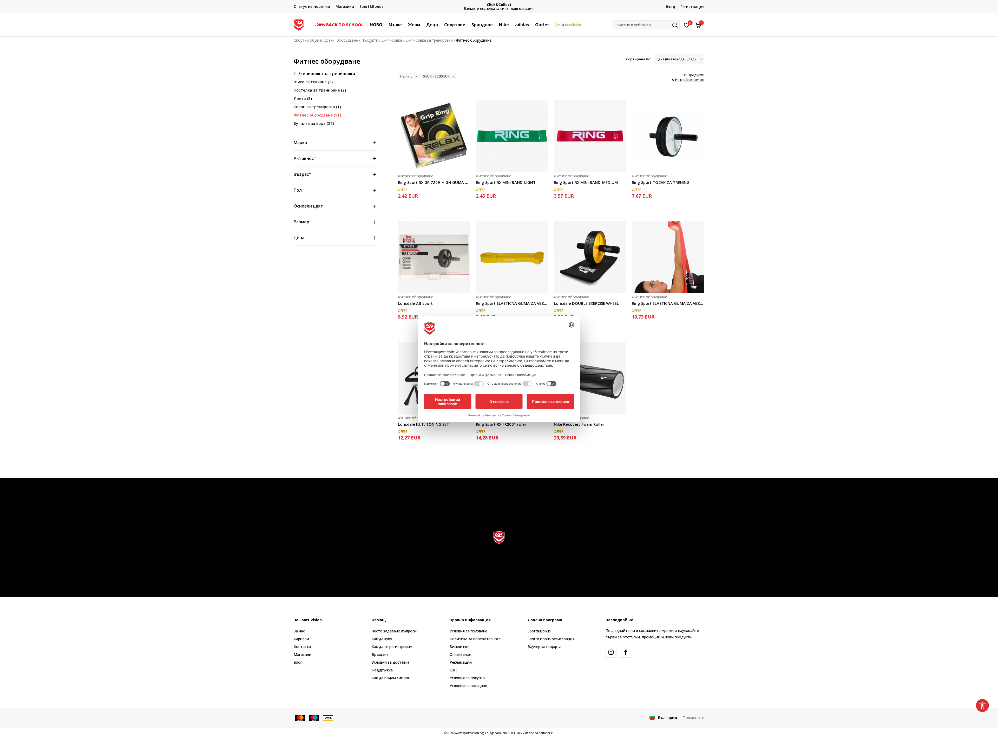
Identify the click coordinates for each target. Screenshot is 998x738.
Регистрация (692, 6)
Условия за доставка (390, 662)
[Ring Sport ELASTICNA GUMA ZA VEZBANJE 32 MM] (668, 257)
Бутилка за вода (314, 123)
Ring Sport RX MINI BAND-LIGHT (506, 182)
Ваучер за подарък (545, 646)
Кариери (301, 638)
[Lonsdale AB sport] (434, 257)
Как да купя (382, 638)
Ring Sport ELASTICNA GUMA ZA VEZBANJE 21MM (512, 303)
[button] (366, 24)
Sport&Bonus (539, 631)
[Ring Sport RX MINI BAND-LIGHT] (512, 136)
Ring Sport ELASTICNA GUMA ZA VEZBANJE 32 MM (668, 303)
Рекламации (461, 662)
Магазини (302, 654)
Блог (298, 662)
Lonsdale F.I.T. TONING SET (423, 424)
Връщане (380, 654)
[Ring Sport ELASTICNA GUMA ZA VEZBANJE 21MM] (512, 257)
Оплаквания (460, 654)
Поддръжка (382, 670)
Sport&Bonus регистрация (551, 638)
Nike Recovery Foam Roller (579, 424)
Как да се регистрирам (392, 646)
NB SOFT (509, 733)
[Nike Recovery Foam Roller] (590, 378)
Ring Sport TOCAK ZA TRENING (661, 182)
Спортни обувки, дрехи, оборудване (326, 40)
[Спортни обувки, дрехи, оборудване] (299, 24)
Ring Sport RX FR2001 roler (501, 424)
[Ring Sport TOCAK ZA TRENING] (668, 136)
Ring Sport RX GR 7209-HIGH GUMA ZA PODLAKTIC (434, 182)
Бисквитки (459, 646)
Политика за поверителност (475, 638)
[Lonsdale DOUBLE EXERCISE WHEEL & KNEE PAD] (590, 257)
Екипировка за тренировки (429, 40)
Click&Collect (499, 5)
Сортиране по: (638, 59)
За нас (299, 631)
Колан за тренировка (317, 106)
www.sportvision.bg (469, 733)
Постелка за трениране (320, 90)
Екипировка (392, 40)
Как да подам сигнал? (391, 677)
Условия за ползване (468, 631)
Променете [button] (693, 717)
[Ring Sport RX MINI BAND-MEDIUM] (590, 136)
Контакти (302, 646)
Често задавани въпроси (394, 631)
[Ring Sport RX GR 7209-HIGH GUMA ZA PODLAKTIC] (434, 136)
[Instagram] (611, 652)
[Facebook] (625, 652)
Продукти (369, 40)
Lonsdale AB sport (415, 303)
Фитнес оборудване (317, 115)
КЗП (453, 670)
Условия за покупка (467, 677)
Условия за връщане (468, 685)
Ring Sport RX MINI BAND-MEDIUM (586, 182)
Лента (303, 98)
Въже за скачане (313, 81)
